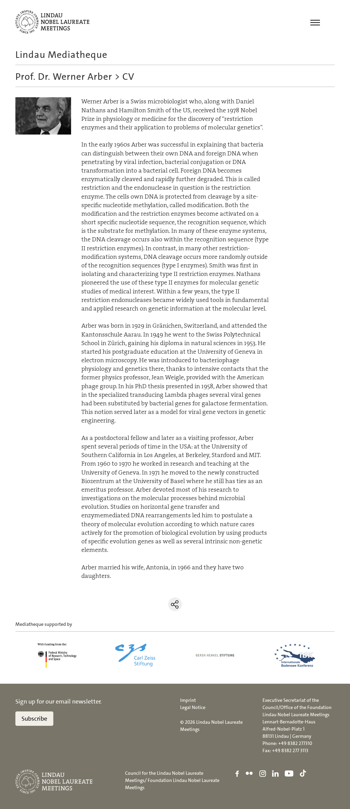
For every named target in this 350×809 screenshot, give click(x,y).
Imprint (188, 700)
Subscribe (34, 719)
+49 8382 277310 (295, 743)
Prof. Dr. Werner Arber (63, 77)
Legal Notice (192, 707)
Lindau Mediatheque (61, 55)
